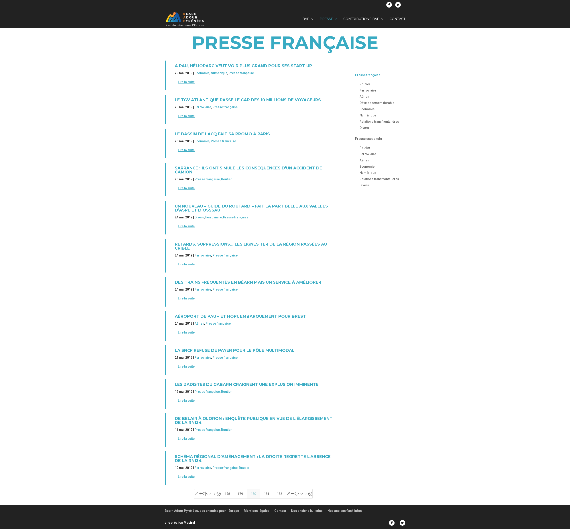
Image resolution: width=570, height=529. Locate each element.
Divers (199, 217)
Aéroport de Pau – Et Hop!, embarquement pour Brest (240, 316)
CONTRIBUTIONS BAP (361, 19)
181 (266, 494)
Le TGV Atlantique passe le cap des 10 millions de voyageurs (248, 100)
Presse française (241, 73)
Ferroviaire (203, 107)
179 (240, 494)
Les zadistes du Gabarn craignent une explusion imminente (247, 384)
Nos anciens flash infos (345, 511)
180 (253, 494)
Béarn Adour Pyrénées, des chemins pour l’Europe (202, 511)
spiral (189, 522)
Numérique (219, 73)
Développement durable (377, 103)
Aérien (199, 323)
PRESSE (326, 19)
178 (227, 494)
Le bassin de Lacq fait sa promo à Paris (222, 134)
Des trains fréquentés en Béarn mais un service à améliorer (248, 282)
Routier (226, 179)
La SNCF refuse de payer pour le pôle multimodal (235, 350)
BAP (305, 19)
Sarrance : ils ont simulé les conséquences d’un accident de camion (248, 170)
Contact (397, 19)
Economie (202, 73)
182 (279, 494)
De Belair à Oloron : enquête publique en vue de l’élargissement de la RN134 (253, 420)
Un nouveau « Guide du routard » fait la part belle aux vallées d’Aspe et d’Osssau (251, 208)
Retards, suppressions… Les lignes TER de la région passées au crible (251, 246)
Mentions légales (256, 511)
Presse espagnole (368, 138)
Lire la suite (186, 82)
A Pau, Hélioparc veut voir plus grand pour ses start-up (243, 65)
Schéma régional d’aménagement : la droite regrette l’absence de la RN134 (253, 458)
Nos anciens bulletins (307, 511)
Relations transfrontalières (379, 121)
